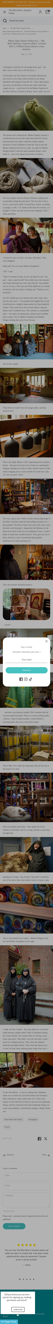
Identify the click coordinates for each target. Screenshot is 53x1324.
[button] (21, 1322)
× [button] (33, 1289)
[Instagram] (26, 679)
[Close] (46, 641)
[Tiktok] (30, 679)
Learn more (17, 1309)
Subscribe (27, 670)
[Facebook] (21, 679)
